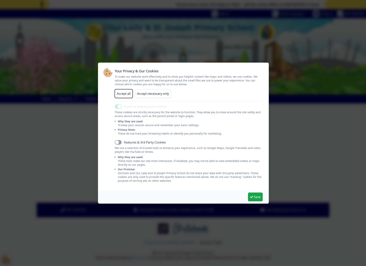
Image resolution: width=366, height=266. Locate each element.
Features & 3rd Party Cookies (145, 142)
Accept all (124, 94)
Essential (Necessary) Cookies (145, 106)
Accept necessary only (153, 94)
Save (257, 197)
